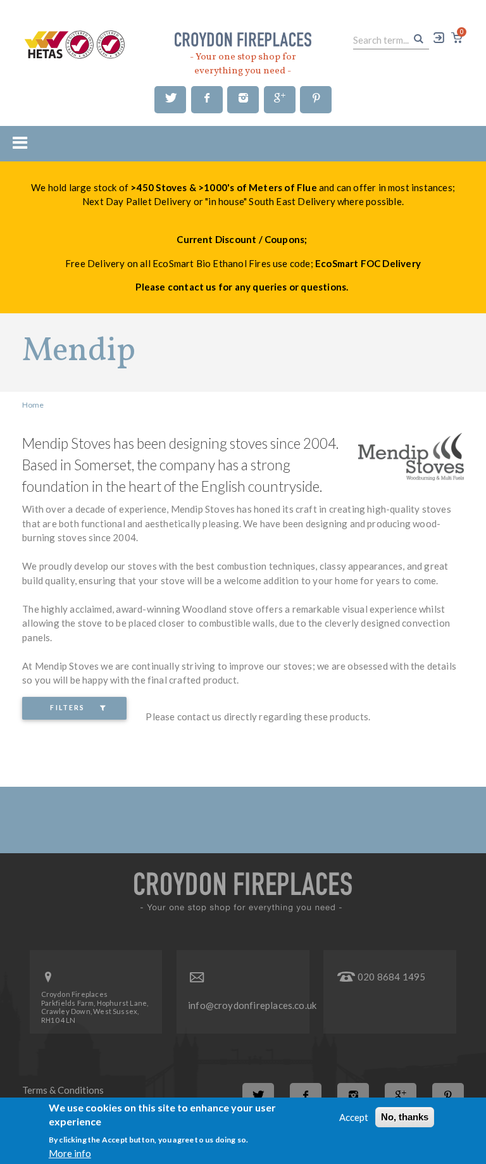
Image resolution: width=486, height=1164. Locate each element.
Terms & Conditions (63, 1090)
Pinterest (315, 99)
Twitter (170, 99)
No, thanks (404, 1116)
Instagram (243, 99)
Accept (353, 1117)
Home (33, 405)
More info (70, 1153)
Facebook (206, 99)
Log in (439, 37)
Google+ (279, 99)
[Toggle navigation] (16, 142)
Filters (67, 707)
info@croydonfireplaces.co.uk (252, 1005)
